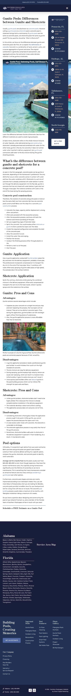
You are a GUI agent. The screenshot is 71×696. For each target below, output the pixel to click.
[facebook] (30, 690)
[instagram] (34, 690)
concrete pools (34, 28)
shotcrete (22, 31)
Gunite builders (33, 258)
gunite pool (12, 31)
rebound (34, 379)
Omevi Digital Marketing (61, 691)
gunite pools (12, 28)
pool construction (36, 143)
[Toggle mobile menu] (67, 8)
